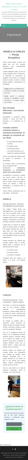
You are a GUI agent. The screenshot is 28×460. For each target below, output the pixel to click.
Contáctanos (14, 428)
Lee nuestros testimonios (15, 424)
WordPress (20, 457)
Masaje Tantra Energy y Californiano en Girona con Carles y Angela (14, 7)
